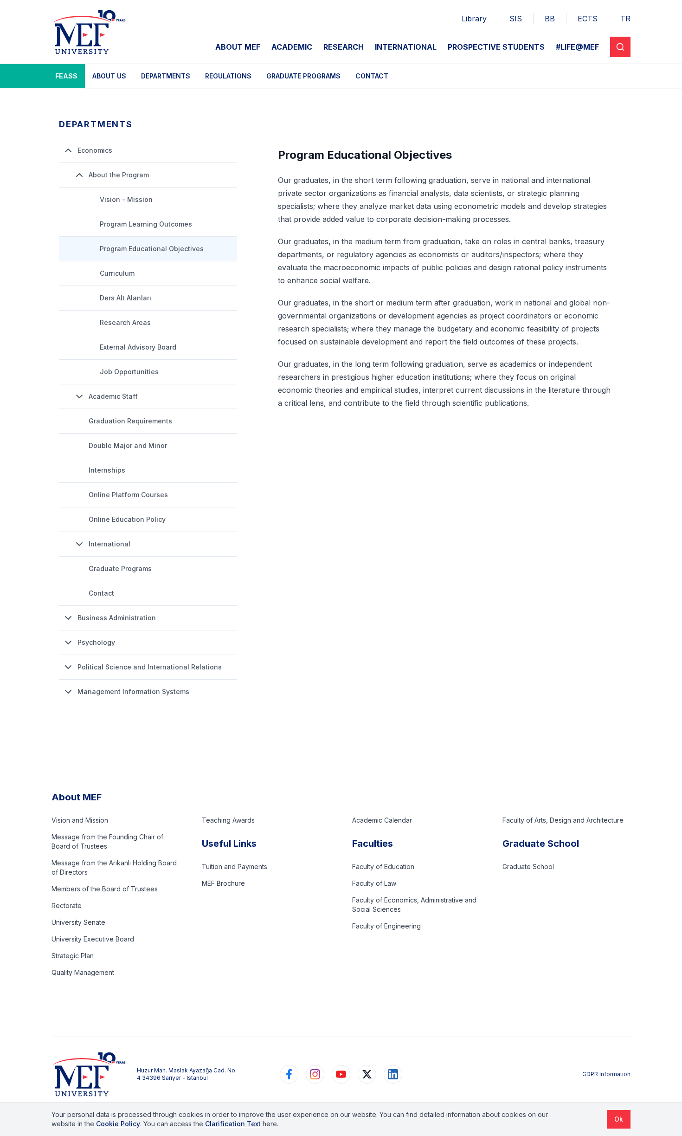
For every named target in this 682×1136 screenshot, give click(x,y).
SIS (515, 18)
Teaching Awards (228, 820)
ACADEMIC (291, 47)
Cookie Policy (118, 1124)
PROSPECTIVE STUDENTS (496, 47)
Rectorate (66, 905)
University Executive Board (92, 939)
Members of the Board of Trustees (104, 889)
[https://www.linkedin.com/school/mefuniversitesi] (393, 1074)
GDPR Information (606, 1074)
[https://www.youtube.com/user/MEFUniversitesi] (341, 1074)
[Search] (620, 47)
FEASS (66, 76)
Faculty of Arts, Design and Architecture (563, 820)
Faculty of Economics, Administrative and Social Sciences (414, 904)
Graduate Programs (303, 76)
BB (550, 18)
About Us (109, 76)
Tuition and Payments (234, 866)
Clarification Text (233, 1124)
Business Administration (116, 618)
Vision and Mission (79, 820)
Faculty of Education (383, 866)
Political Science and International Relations (149, 667)
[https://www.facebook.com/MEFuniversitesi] (289, 1074)
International (109, 544)
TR (625, 18)
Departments (165, 76)
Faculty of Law (374, 883)
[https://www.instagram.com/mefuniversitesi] (315, 1074)
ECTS (588, 18)
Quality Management (82, 972)
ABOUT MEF (237, 47)
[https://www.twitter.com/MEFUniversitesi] (367, 1074)
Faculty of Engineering (386, 926)
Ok (618, 1119)
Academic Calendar (382, 820)
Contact (371, 76)
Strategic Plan (72, 956)
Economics (94, 150)
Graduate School (528, 866)
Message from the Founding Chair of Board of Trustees (107, 841)
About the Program (119, 175)
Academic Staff (113, 396)
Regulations (228, 76)
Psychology (96, 642)
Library (474, 18)
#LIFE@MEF (577, 47)
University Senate (78, 922)
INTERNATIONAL (406, 47)
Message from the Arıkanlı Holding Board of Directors (114, 867)
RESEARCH (343, 47)
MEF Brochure (223, 883)
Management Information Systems (133, 691)
